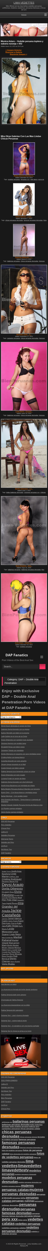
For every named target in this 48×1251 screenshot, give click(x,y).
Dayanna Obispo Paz (10, 882)
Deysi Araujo (12, 885)
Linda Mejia (15, 934)
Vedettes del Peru (7, 842)
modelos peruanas (14, 179)
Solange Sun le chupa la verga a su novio (16, 1031)
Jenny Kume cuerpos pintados (12, 812)
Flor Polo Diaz (9, 900)
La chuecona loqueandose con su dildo (15, 1005)
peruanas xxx (25, 179)
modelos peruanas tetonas (11, 1186)
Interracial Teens (7, 839)
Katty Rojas (12, 926)
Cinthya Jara (14, 877)
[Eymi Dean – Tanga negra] (24, 607)
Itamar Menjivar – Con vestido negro (14, 796)
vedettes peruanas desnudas (20, 1229)
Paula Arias (5, 954)
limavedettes (29, 1166)
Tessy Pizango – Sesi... (24, 566)
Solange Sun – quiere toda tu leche (14, 1021)
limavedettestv (15, 1170)
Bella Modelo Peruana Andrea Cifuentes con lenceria (20, 789)
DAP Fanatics (6, 853)
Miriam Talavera (8, 948)
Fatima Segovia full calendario (12, 1010)
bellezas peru (34, 1126)
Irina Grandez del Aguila (12, 907)
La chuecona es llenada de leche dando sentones (19, 990)
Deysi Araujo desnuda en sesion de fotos (16, 726)
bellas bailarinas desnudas (14, 492)
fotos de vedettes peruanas (23, 1155)
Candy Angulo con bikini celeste (12, 768)
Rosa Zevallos (7, 956)
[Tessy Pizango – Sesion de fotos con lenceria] (24, 530)
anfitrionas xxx (7, 1122)
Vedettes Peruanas (8, 835)
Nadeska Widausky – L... (24, 257)
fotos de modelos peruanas (12, 1150)
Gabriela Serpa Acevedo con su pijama (15, 729)
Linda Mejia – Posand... (24, 411)
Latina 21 (4, 832)
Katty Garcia (11, 923)
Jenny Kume (13, 921)
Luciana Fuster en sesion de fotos (13, 779)
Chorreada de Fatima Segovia (12, 1000)
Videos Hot (9, 981)
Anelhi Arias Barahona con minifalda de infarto (18, 786)
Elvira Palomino (12, 893)
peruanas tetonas (32, 1216)
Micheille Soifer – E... (24, 334)
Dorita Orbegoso (12, 888)
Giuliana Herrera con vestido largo (13, 743)
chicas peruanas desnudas (14, 220)
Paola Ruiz (15, 952)
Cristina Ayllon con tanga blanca (13, 757)
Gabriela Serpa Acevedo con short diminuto (17, 782)
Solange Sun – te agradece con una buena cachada (20, 1026)
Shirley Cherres (9, 960)
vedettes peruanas (27, 1223)
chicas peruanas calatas (30, 1129)
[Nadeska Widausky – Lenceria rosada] (24, 240)
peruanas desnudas (19, 1206)
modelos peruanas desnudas (17, 1180)
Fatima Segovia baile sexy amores (13, 995)
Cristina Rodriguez (12, 879)
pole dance (33, 179)
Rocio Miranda (15, 954)
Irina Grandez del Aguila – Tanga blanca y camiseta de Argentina (21, 800)
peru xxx (10, 1219)
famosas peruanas (27, 1139)
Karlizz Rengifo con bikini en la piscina (15, 733)
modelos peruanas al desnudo (25, 1174)
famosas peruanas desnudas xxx (31, 1147)
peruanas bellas (19, 1198)
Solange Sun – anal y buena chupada (15, 1015)
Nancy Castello (12, 950)
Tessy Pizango (15, 961)
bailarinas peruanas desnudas (31, 569)
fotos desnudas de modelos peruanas (23, 1154)
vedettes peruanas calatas (14, 1228)
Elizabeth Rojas (8, 892)
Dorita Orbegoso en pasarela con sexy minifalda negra (21, 754)
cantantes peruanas (13, 338)
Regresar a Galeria (13, 52)
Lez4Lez (4, 846)
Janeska (4, 919)
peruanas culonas (23, 1200)
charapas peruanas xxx (32, 492)
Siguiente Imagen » (18, 54)
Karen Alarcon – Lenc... (24, 216)
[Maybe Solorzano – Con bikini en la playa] (24, 453)
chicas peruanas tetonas (28, 1137)
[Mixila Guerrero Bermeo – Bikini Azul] (24, 158)
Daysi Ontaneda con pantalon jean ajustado (17, 740)
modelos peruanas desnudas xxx (29, 1182)
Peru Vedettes (6, 825)
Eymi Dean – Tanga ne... (24, 643)
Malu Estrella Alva (7, 937)
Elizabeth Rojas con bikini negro (13, 747)
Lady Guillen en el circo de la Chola (14, 736)
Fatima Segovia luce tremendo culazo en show (18, 772)
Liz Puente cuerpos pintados (11, 809)
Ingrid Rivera (11, 903)
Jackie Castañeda (11, 912)
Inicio (24, 15)
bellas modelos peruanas (19, 1126)
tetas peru (22, 1220)
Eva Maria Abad (15, 898)
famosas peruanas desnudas (33, 220)
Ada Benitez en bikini (9, 984)
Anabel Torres (6, 871)
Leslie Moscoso (8, 930)
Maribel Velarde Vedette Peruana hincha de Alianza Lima (22, 805)
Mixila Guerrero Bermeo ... (24, 176)
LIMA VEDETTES (24, 2)
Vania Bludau (8, 964)
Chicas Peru (5, 828)
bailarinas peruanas (13, 261)
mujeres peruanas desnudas (22, 1192)
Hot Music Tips (6, 849)
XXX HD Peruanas (8, 821)
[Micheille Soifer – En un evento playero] (24, 299)
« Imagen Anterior (14, 50)
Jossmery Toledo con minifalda (12, 751)
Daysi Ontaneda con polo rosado (13, 775)
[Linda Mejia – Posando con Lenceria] (24, 376)
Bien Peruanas (6, 1098)
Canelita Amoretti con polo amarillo (14, 761)
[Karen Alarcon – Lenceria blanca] (24, 199)
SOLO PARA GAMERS (9, 1081)
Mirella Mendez (13, 945)
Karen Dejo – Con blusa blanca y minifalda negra (19, 793)
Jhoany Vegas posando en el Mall (13, 764)
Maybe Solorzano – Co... (24, 489)
